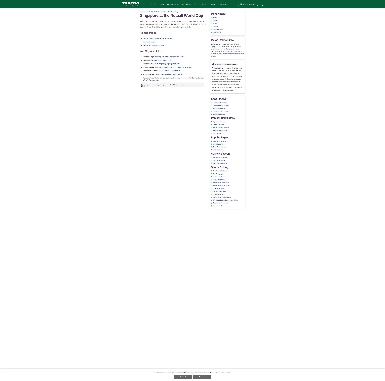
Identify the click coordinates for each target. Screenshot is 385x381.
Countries (171, 12)
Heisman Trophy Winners (221, 105)
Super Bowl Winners (219, 147)
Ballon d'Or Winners (219, 141)
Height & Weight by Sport (221, 111)
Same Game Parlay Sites (221, 182)
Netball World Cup (161, 12)
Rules (215, 23)
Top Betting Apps (218, 174)
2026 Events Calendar (220, 163)
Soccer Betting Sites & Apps (222, 197)
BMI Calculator (217, 133)
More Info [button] (228, 372)
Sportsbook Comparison (220, 203)
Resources (223, 4)
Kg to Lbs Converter (219, 122)
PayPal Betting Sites (219, 191)
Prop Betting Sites (218, 179)
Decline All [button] (183, 377)
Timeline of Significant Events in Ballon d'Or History (173, 67)
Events (161, 4)
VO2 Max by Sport (219, 114)
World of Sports (201, 4)
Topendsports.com (218, 68)
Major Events (217, 32)
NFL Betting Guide (219, 160)
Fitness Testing (173, 4)
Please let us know (180, 85)
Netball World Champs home (153, 45)
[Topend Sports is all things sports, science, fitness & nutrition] (130, 4)
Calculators (186, 4)
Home (141, 12)
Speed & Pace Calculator (221, 127)
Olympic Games (216, 46)
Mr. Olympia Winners (219, 108)
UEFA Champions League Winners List (169, 74)
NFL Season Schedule (220, 157)
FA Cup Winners (218, 150)
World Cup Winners (219, 144)
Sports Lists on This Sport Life (169, 71)
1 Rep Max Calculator (220, 130)
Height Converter (218, 124)
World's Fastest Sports (151, 80)
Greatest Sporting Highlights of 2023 (167, 64)
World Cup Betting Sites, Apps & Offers (225, 200)
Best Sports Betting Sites (221, 171)
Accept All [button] (202, 377)
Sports (152, 4)
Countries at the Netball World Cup (159, 38)
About (215, 20)
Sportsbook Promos (219, 177)
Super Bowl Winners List (162, 60)
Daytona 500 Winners (220, 102)
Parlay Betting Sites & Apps (221, 185)
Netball (153, 12)
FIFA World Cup (227, 51)
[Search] (261, 4)
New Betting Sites (218, 194)
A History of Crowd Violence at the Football (170, 57)
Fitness (213, 4)
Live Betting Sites (218, 188)
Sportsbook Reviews (219, 206)
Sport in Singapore (149, 42)
